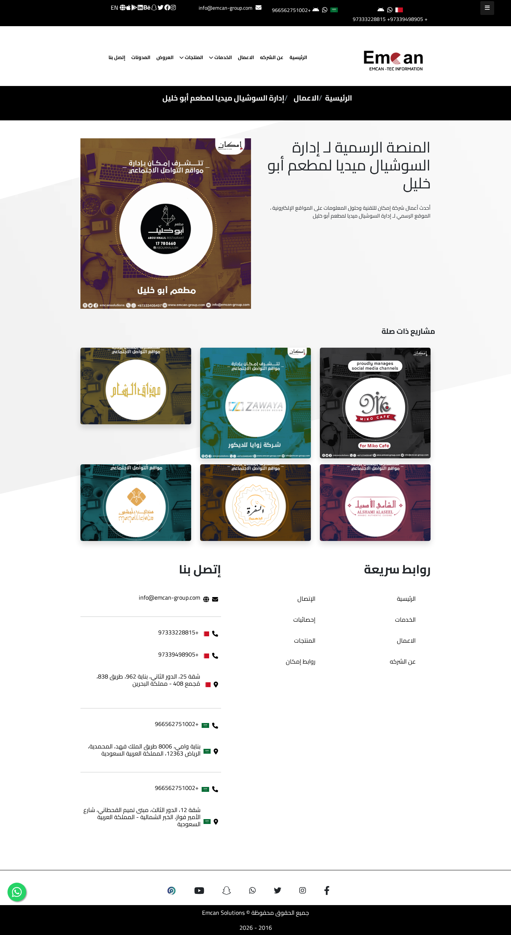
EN (115, 7)
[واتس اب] (16, 892)
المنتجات (193, 57)
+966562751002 (291, 10)
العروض (165, 57)
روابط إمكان (300, 661)
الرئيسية (298, 57)
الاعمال (246, 57)
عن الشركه (272, 57)
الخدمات (222, 57)
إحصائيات (304, 619)
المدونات (140, 57)
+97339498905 (405, 19)
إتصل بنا (116, 57)
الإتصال (306, 598)
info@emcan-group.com (226, 8)
